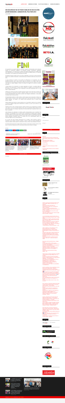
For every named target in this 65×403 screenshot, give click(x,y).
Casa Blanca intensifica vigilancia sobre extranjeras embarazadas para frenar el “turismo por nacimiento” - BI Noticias (50, 235)
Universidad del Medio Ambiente (47, 140)
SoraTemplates (11, 397)
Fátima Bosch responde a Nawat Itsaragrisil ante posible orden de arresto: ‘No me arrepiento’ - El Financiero (50, 248)
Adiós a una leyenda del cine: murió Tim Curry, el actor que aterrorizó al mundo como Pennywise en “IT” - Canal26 (50, 278)
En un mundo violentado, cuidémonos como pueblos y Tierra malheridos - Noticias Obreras (50, 224)
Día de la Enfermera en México (53, 187)
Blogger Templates (21, 397)
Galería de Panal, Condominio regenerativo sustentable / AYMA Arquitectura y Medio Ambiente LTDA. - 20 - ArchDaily (50, 254)
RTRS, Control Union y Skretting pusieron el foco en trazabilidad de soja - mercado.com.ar (50, 260)
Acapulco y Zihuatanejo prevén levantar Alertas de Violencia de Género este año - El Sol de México (50, 297)
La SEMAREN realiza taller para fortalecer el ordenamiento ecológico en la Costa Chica (16, 379)
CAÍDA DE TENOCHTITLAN (52, 182)
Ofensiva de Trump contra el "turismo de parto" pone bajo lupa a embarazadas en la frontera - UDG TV (50, 233)
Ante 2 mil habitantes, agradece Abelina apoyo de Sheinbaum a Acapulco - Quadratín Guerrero (50, 304)
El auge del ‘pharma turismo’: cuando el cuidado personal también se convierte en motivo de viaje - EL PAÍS (50, 230)
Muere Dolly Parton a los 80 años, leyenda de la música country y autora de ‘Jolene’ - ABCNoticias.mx (50, 308)
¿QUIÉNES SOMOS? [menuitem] (24, 4)
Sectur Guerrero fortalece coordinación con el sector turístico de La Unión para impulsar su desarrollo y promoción (10, 148)
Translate (45, 323)
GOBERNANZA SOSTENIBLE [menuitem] (32, 4)
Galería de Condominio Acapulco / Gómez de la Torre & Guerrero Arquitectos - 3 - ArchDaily (50, 299)
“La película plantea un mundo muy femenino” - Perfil (50, 225)
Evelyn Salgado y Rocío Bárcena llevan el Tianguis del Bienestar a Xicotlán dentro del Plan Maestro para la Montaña (23, 148)
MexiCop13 (44, 136)
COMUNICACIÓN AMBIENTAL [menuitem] (55, 4)
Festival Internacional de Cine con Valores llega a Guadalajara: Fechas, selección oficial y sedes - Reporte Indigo (51, 270)
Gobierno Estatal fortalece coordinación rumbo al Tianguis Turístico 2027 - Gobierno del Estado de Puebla (50, 237)
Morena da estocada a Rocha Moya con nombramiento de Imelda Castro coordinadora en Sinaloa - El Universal (50, 206)
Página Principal (7, 7)
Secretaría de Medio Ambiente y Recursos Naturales (50, 148)
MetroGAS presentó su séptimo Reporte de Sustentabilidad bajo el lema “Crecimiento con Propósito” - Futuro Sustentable (49, 262)
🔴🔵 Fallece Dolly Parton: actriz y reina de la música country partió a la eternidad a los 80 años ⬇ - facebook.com (50, 314)
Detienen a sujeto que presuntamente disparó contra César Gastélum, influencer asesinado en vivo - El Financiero (50, 203)
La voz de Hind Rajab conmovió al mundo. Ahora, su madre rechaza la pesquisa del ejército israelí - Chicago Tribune (50, 217)
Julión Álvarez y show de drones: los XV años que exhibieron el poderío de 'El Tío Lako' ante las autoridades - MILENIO (49, 293)
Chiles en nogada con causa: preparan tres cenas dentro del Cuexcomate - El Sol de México (50, 228)
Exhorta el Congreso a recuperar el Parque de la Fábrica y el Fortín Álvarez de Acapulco (35, 147)
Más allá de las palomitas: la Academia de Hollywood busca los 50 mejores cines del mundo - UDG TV (50, 222)
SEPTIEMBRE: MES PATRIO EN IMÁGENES (53, 193)
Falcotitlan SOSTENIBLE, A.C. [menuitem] (43, 4)
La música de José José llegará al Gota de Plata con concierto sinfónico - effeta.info (50, 316)
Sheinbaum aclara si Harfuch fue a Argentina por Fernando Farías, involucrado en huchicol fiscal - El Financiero (50, 288)
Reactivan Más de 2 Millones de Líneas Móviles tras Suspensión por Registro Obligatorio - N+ (50, 291)
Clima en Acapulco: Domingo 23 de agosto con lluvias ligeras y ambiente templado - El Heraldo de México (50, 303)
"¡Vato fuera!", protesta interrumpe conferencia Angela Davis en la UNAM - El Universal (50, 213)
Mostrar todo (45, 149)
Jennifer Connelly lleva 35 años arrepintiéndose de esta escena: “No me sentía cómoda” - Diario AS (50, 268)
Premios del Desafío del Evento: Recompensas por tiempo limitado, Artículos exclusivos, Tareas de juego (50, 138)
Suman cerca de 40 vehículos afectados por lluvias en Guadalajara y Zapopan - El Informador (50, 246)
